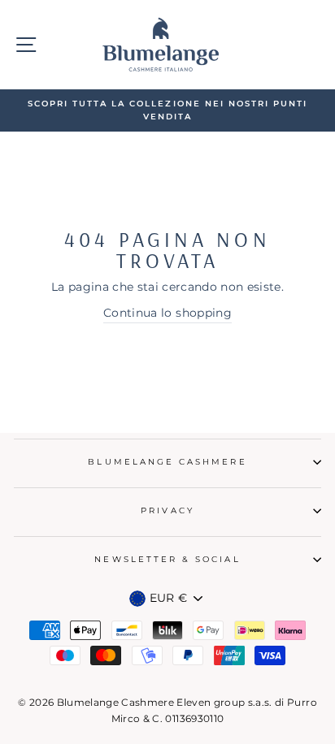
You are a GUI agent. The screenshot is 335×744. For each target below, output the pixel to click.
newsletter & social (167, 559)
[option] (167, 110)
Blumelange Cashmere (167, 461)
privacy (167, 510)
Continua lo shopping (167, 312)
